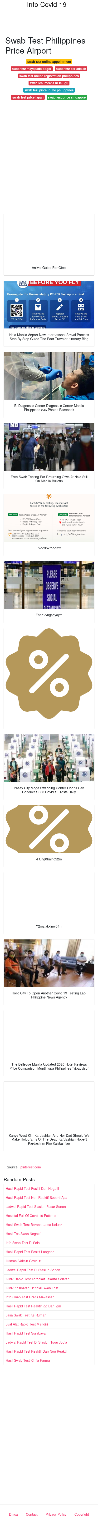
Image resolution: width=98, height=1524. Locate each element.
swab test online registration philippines (49, 76)
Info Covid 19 (47, 4)
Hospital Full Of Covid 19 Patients (31, 1215)
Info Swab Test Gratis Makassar (30, 1297)
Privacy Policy (56, 1514)
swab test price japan (28, 97)
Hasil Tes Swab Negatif (23, 1233)
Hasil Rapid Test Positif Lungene (30, 1251)
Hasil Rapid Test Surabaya (26, 1333)
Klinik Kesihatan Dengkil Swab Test (32, 1288)
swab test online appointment (49, 61)
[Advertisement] (49, 158)
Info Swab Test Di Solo (23, 1242)
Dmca (13, 1514)
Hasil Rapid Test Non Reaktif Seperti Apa (36, 1197)
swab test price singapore (67, 97)
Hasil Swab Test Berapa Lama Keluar (34, 1224)
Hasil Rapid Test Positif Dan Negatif (32, 1188)
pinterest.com (30, 1167)
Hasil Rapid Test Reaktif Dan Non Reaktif (36, 1351)
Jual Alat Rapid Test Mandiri (27, 1324)
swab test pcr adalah (71, 68)
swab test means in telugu (49, 83)
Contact (32, 1514)
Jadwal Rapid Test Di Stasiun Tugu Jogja (36, 1342)
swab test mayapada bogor (31, 68)
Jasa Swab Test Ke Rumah (26, 1315)
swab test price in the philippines (49, 90)
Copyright (81, 1514)
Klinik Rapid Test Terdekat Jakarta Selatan (37, 1278)
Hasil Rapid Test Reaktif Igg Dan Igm (33, 1306)
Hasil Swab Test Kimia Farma (28, 1360)
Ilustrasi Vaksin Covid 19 (24, 1260)
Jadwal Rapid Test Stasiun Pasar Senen (36, 1206)
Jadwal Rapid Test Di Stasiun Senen (33, 1269)
